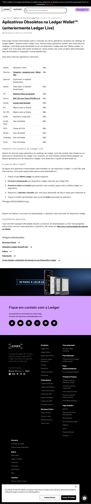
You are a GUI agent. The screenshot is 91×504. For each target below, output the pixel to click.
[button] (84, 498)
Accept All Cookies (68, 497)
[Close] (75, 486)
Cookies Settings (49, 497)
